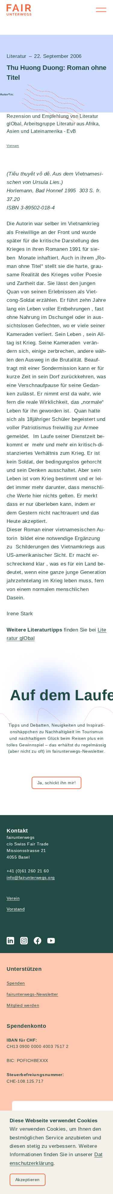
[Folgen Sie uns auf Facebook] (37, 940)
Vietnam (13, 145)
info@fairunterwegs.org (31, 877)
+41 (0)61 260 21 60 (28, 870)
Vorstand (16, 909)
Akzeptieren (27, 1179)
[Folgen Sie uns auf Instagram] (24, 940)
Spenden (16, 983)
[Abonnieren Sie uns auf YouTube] (51, 940)
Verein (13, 898)
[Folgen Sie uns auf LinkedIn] (10, 940)
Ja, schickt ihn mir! (56, 782)
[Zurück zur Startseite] (19, 10)
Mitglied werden (23, 1005)
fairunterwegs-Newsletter (32, 994)
